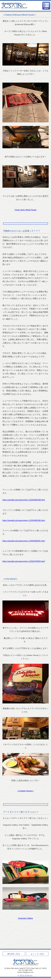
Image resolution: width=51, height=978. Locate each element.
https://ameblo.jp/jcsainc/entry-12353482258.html (23, 500)
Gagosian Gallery (25, 918)
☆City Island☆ (10, 579)
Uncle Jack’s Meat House (25, 210)
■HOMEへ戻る (13, 954)
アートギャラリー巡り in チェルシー (21, 812)
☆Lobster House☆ (25, 791)
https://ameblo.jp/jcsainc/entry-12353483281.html (23, 541)
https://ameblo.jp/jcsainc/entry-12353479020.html (23, 561)
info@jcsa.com (28, 972)
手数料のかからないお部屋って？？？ (21, 231)
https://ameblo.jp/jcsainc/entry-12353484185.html (23, 520)
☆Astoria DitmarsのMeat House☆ (19, 15)
